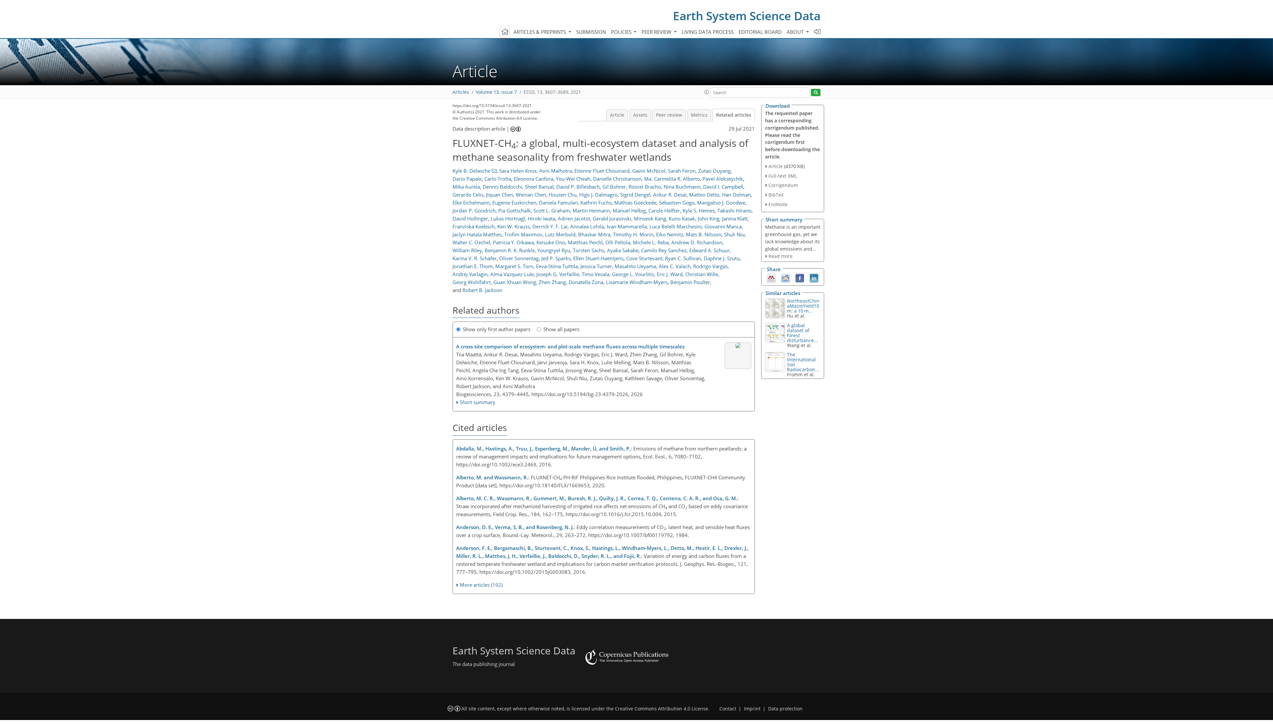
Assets (640, 115)
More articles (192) (481, 584)
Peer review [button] (657, 32)
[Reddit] (785, 277)
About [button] (796, 32)
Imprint (752, 709)
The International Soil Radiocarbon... (803, 362)
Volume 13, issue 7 (496, 92)
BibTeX (776, 195)
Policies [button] (622, 32)
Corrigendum (783, 185)
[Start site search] (815, 92)
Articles (461, 92)
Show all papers (561, 329)
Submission (591, 32)
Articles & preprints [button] (540, 32)
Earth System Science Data (746, 16)
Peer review (669, 115)
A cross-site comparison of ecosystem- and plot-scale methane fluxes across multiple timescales (570, 346)
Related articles (733, 115)
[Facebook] (799, 277)
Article (617, 115)
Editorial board (760, 32)
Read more (780, 256)
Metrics (699, 115)
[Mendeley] (771, 277)
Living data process (708, 32)
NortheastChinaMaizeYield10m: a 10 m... (803, 306)
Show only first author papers (496, 329)
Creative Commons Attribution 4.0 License (661, 709)
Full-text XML (782, 176)
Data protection (785, 709)
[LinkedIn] (814, 277)
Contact (727, 709)
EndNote (778, 204)
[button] (706, 92)
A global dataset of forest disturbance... (802, 332)
